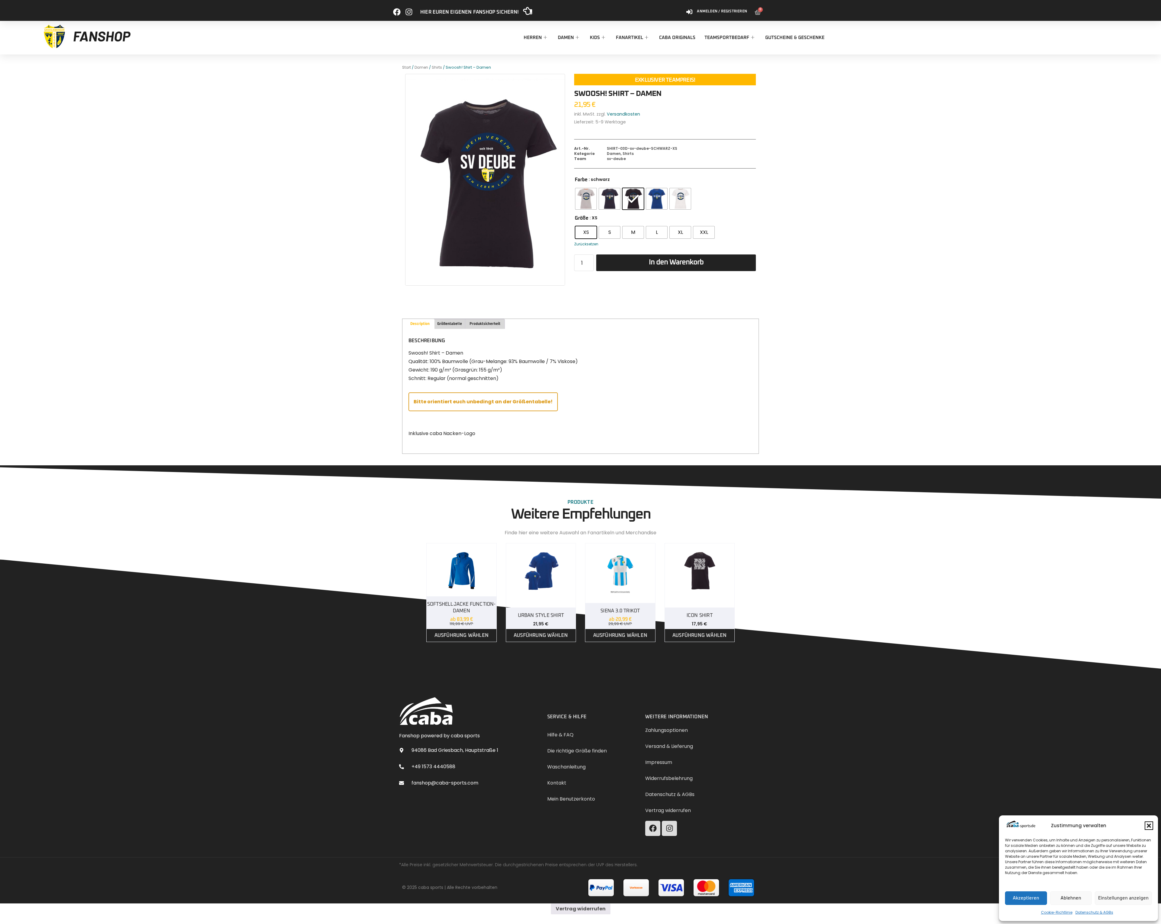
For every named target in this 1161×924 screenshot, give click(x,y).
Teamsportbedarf (726, 37)
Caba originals (677, 37)
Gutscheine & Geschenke (794, 37)
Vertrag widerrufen (581, 908)
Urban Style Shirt (541, 615)
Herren (533, 37)
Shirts (437, 67)
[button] (1149, 826)
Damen (566, 37)
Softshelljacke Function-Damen (461, 607)
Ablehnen (1071, 898)
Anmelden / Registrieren (722, 11)
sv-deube (616, 158)
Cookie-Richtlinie (1056, 912)
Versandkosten (623, 114)
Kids (595, 37)
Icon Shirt (700, 615)
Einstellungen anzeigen (1123, 898)
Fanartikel (629, 37)
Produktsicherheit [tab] (485, 324)
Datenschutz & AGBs (1094, 912)
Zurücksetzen (586, 244)
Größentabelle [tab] (449, 324)
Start (406, 67)
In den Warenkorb (676, 262)
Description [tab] (420, 324)
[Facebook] (397, 9)
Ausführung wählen (461, 635)
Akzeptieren (1026, 898)
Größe (581, 218)
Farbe (581, 179)
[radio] (586, 198)
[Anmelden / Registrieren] (689, 9)
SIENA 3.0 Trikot (620, 610)
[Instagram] (409, 9)
